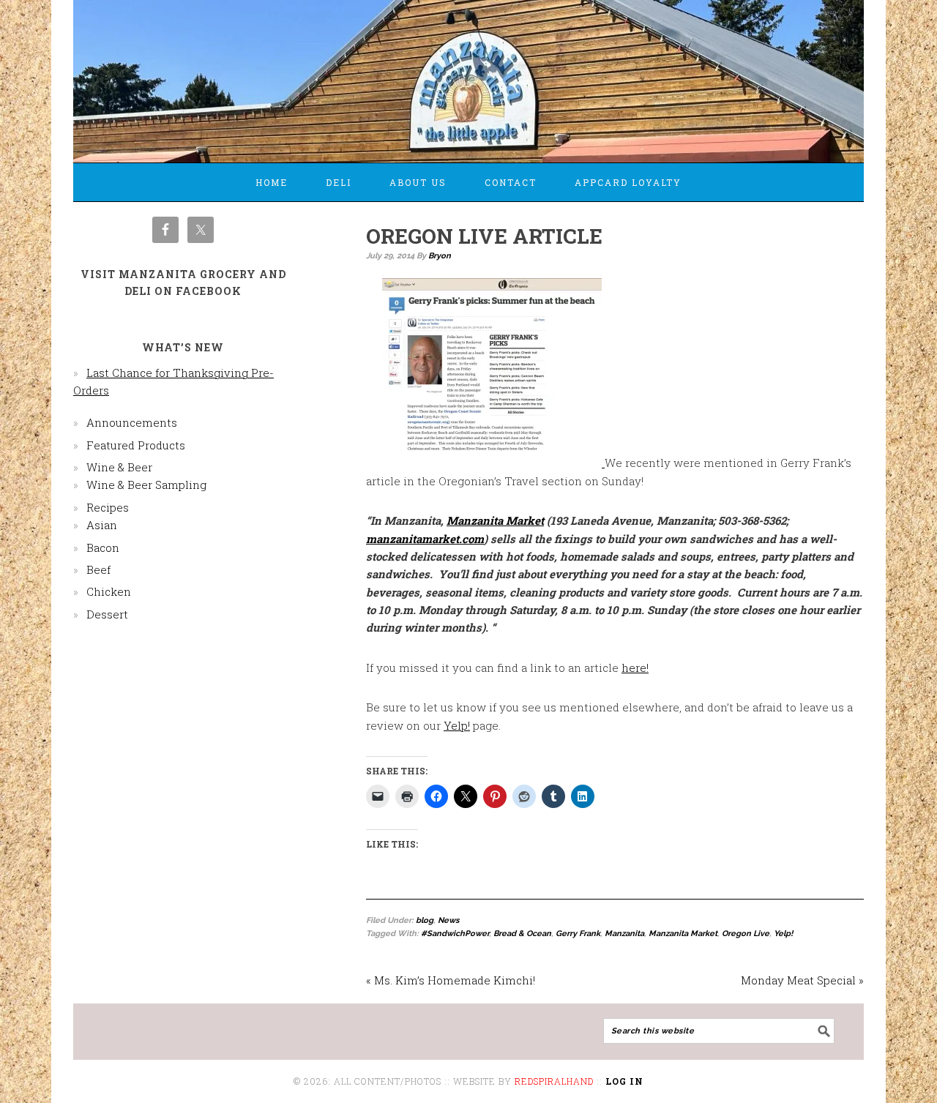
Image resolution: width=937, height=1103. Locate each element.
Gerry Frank (578, 933)
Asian (101, 524)
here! (635, 667)
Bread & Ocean (522, 933)
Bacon (102, 547)
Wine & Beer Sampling (146, 484)
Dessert (107, 614)
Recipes (107, 507)
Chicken (108, 591)
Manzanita (624, 933)
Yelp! (457, 725)
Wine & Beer (119, 467)
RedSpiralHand (554, 1081)
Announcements (131, 422)
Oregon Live (745, 933)
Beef (98, 569)
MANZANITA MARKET (468, 75)
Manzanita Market (495, 520)
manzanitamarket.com (425, 538)
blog (424, 920)
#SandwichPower (455, 933)
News (448, 920)
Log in (624, 1081)
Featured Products (135, 445)
